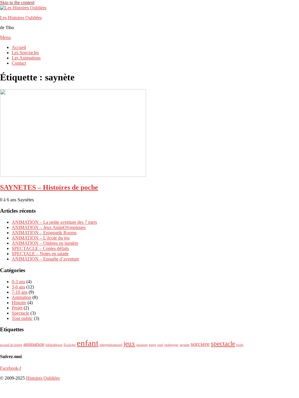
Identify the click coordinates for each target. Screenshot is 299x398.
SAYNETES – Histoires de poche (49, 187)
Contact (19, 63)
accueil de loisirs (11, 344)
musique (142, 344)
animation (33, 344)
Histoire (19, 302)
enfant (87, 343)
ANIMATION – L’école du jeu (40, 237)
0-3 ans (18, 281)
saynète (185, 344)
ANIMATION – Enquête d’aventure (45, 258)
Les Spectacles (25, 52)
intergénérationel (111, 344)
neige (152, 344)
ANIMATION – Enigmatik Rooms (44, 232)
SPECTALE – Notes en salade (40, 253)
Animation (21, 297)
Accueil (19, 47)
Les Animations (26, 57)
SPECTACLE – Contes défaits (40, 248)
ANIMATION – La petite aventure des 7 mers (54, 222)
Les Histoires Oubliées (21, 17)
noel (160, 344)
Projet (17, 307)
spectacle (223, 343)
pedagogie (171, 344)
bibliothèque (54, 344)
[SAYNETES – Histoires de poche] (73, 174)
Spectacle (20, 313)
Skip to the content (17, 2)
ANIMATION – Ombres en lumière (45, 243)
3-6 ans (18, 286)
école (239, 344)
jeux (129, 343)
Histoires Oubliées (43, 378)
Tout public (22, 318)
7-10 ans (19, 292)
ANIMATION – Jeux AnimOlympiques (49, 227)
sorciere (200, 344)
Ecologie (70, 344)
